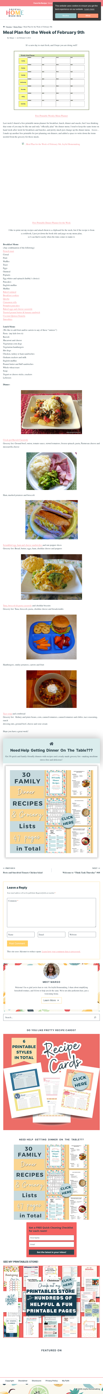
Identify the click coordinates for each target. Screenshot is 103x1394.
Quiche (6, 298)
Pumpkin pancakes (11, 305)
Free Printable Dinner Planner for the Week (51, 222)
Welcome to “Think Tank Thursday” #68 (81, 870)
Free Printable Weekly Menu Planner (51, 115)
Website (73, 934)
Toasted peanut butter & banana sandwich (21, 312)
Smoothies (7, 319)
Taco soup (7, 713)
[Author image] (4, 37)
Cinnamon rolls (10, 302)
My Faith (65, 1381)
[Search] (95, 1017)
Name (10, 934)
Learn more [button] (89, 9)
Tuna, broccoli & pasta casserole (17, 605)
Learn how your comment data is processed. (61, 951)
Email (41, 934)
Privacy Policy (52, 1381)
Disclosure (36, 1381)
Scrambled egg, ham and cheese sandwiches (23, 545)
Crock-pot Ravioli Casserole (15, 439)
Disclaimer (23, 1381)
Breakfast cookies (11, 295)
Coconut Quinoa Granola (14, 315)
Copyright (9, 1381)
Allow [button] (88, 16)
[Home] (4, 27)
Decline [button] (66, 16)
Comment (13, 900)
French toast (8, 251)
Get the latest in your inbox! (51, 1252)
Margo (12, 38)
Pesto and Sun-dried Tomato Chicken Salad (22, 870)
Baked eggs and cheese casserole (17, 308)
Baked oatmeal (9, 291)
